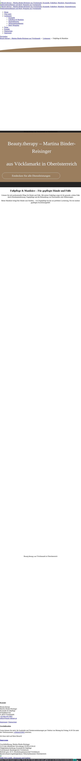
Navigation (3, 36)
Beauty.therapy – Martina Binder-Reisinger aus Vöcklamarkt (20, 38)
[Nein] (77, 760)
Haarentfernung (13, 21)
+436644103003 (19, 732)
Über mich (7, 14)
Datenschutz (8, 31)
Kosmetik (11, 18)
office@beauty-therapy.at (8, 718)
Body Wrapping (13, 25)
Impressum (7, 33)
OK (75, 760)
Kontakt (7, 29)
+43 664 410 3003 (6, 716)
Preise (6, 27)
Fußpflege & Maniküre (16, 20)
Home (6, 12)
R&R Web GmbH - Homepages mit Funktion (15, 758)
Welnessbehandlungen (15, 23)
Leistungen (8, 16)
